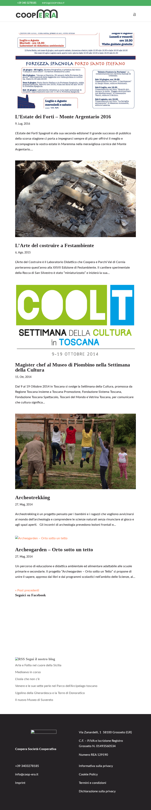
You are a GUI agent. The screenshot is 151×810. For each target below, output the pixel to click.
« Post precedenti (27, 590)
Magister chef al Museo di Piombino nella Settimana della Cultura (72, 367)
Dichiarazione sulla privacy (97, 791)
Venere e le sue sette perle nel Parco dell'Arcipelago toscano (56, 686)
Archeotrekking (32, 497)
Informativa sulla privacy (96, 766)
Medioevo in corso (28, 672)
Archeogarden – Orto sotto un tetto (54, 549)
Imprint (20, 782)
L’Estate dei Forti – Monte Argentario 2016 (63, 117)
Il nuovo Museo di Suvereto (34, 699)
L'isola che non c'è (27, 679)
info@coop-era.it (26, 774)
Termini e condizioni (92, 782)
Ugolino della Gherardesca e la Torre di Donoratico (50, 693)
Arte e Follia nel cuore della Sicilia (38, 665)
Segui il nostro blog (40, 659)
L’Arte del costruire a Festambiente (54, 245)
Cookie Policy (88, 774)
